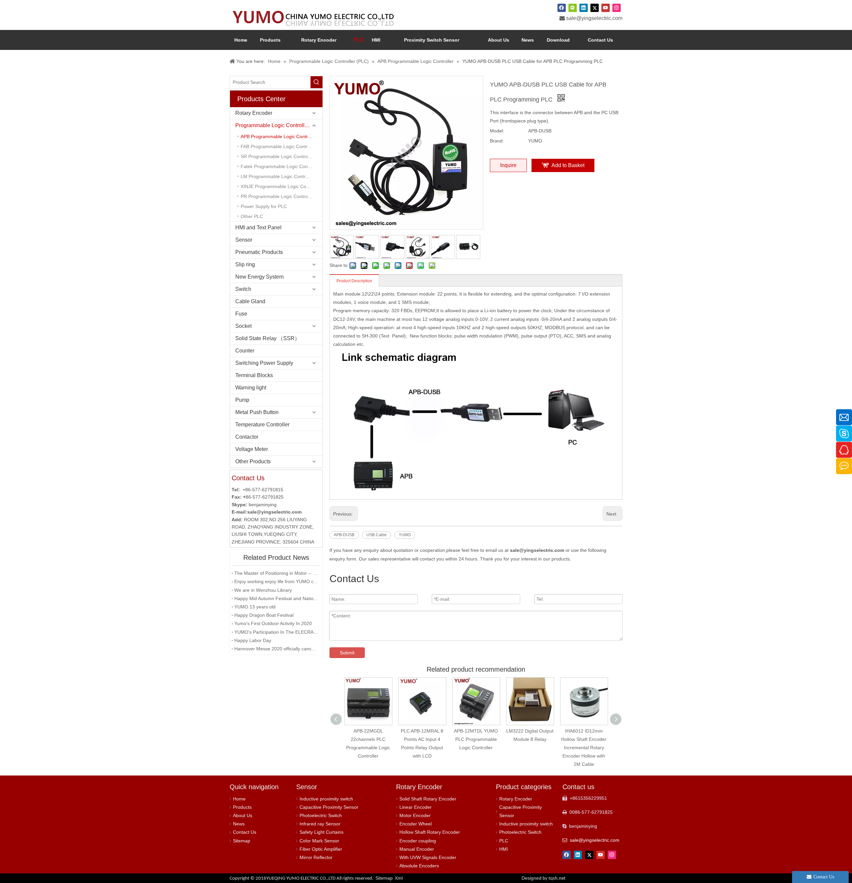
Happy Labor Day (252, 640)
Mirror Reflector (316, 857)
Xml (399, 878)
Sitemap (241, 840)
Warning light (250, 387)
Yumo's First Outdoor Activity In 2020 (273, 623)
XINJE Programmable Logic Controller (281, 186)
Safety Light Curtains (321, 832)
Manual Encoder (416, 849)
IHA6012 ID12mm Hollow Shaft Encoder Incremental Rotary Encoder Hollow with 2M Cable (529, 747)
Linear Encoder (415, 807)
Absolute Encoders (419, 865)
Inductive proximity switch (326, 798)
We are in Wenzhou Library (263, 590)
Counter (244, 350)
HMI (503, 849)
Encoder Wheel (415, 823)
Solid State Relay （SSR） (267, 338)
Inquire (508, 165)
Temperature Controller (262, 424)
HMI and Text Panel (258, 227)
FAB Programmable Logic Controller (279, 146)
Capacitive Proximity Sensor (329, 807)
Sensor (243, 240)
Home (239, 798)
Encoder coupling (417, 840)
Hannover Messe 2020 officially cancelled (276, 648)
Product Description (354, 281)
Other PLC (252, 216)
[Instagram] (616, 7)
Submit (347, 652)
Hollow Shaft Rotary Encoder (429, 832)
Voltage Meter (251, 449)
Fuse (241, 314)
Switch (243, 289)
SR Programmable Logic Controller (277, 156)
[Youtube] (605, 7)
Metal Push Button (257, 412)
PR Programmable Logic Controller (277, 196)
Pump (242, 400)
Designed (543, 878)
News (239, 823)
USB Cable (376, 535)
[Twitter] (594, 7)
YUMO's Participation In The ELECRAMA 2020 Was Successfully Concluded (276, 632)
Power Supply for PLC (264, 206)
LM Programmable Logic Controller (278, 176)
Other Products (253, 461)
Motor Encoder (415, 815)
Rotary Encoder (253, 113)
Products (242, 807)
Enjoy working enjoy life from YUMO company (276, 581)
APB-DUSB (344, 535)
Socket (243, 326)
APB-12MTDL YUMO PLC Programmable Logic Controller (422, 739)
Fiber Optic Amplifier (321, 849)
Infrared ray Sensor (320, 823)
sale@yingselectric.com (594, 18)
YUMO (405, 535)
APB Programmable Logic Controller (279, 136)
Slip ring (245, 264)
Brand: (497, 140)
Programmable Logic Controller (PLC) (278, 125)
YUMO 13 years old (255, 606)
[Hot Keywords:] (316, 82)
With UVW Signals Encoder (427, 857)
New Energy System (259, 277)
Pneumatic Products (259, 252)
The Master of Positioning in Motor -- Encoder (276, 573)
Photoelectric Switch (321, 815)
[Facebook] (561, 7)
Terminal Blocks (254, 375)
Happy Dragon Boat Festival (264, 615)
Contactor (246, 437)
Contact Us (244, 832)
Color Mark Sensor (319, 840)
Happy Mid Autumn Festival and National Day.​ (276, 598)
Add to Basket (567, 165)
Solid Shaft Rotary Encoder (427, 798)
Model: (497, 130)
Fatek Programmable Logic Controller (280, 166)
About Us (242, 815)
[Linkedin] (583, 7)
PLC (503, 840)
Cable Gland (250, 301)
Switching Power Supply (264, 363)
